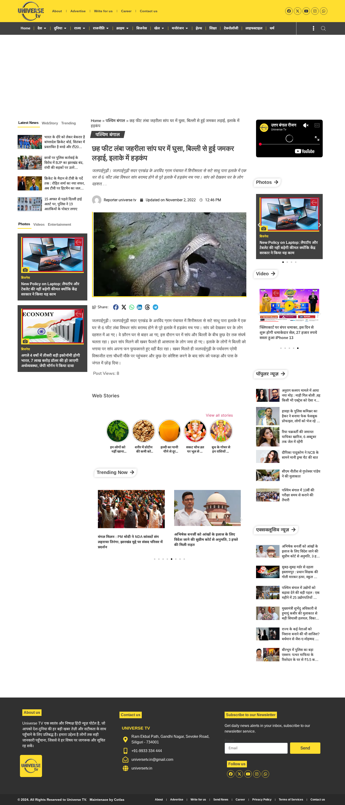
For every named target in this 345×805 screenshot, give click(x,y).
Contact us (148, 11)
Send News (220, 799)
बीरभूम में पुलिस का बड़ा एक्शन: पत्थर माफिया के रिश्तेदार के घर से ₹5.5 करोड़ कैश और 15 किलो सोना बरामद (300, 659)
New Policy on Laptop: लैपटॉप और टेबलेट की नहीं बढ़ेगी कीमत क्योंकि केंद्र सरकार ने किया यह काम (50, 289)
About (57, 11)
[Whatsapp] (323, 11)
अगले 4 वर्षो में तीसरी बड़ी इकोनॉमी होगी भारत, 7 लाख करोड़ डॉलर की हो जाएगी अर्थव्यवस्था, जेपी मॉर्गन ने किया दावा (50, 360)
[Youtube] (306, 11)
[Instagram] (315, 11)
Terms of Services (291, 799)
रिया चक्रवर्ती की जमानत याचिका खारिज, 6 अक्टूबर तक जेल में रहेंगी (299, 437)
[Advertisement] (172, 70)
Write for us (103, 11)
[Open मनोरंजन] (186, 28)
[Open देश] (45, 28)
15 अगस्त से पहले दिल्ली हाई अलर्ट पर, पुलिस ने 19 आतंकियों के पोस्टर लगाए (63, 204)
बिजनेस (25, 278)
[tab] (29, 123)
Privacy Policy (262, 799)
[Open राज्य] (84, 28)
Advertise (78, 11)
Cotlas (119, 799)
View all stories (219, 415)
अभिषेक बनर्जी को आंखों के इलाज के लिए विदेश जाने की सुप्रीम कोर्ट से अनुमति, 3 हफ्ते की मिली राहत (206, 539)
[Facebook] (289, 11)
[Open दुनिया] (65, 28)
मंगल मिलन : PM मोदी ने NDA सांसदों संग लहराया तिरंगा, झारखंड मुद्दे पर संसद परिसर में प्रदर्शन (130, 542)
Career (126, 11)
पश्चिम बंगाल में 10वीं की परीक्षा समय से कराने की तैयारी (298, 495)
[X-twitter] (297, 11)
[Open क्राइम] (127, 28)
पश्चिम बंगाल (115, 120)
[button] (116, 307)
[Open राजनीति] (107, 28)
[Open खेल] (163, 28)
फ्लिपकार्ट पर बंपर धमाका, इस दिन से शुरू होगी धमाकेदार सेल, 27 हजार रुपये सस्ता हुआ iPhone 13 (288, 332)
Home (96, 120)
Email (229, 741)
